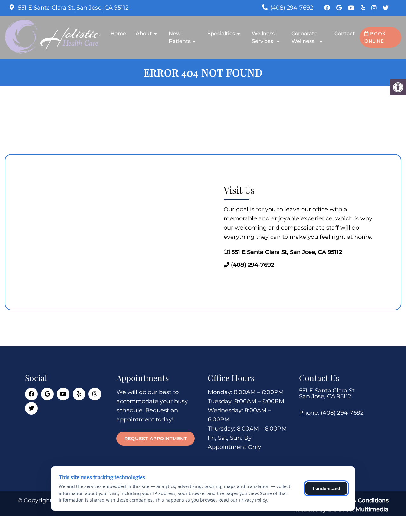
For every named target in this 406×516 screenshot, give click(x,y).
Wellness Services (263, 37)
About (144, 33)
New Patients (180, 37)
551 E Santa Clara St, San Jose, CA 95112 (72, 7)
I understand (326, 488)
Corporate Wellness (304, 37)
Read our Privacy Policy (242, 500)
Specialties (221, 33)
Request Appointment (155, 438)
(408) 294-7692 (291, 7)
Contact (344, 33)
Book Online (375, 37)
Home (118, 33)
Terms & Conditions (361, 500)
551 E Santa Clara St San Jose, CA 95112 (327, 393)
